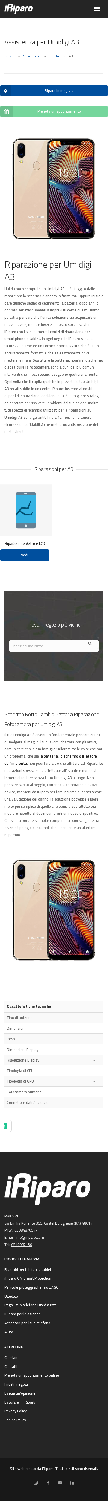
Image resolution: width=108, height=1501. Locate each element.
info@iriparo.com (30, 1237)
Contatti (10, 1366)
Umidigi (55, 56)
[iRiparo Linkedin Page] (72, 1483)
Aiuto (8, 1331)
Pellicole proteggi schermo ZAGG (31, 1287)
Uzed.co (11, 1296)
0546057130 (21, 1244)
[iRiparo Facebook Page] (48, 1483)
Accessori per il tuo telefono (27, 1322)
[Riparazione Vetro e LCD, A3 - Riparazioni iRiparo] (26, 510)
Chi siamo (12, 1357)
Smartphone (31, 56)
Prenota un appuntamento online (31, 1375)
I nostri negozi (16, 1384)
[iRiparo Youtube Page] (60, 1483)
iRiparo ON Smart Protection (27, 1278)
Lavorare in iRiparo (19, 1402)
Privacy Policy (15, 1410)
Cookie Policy (15, 1420)
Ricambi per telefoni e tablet (27, 1269)
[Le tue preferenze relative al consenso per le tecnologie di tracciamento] (5, 1126)
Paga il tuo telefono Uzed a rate (30, 1304)
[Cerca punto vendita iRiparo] (90, 643)
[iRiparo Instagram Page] (36, 1483)
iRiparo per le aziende (22, 1313)
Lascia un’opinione (19, 1393)
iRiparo (9, 56)
